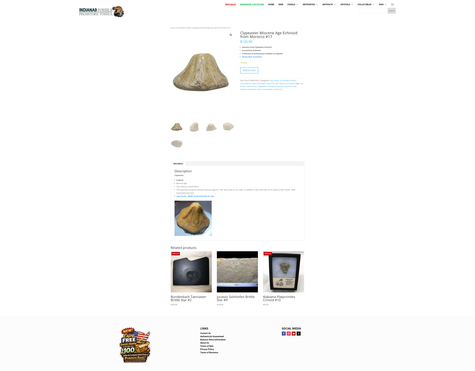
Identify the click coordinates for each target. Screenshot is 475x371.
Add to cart (249, 70)
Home (173, 28)
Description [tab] (178, 163)
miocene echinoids (248, 89)
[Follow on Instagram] (289, 334)
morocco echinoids (264, 89)
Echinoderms (245, 83)
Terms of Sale (206, 346)
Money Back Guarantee (252, 57)
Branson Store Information (213, 339)
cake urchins (251, 86)
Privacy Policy (207, 349)
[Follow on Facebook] (284, 334)
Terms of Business (209, 352)
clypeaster (262, 86)
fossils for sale (291, 86)
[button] (231, 35)
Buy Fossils (274, 80)
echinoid (271, 86)
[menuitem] (230, 4)
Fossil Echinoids (258, 83)
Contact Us (205, 333)
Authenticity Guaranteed (212, 336)
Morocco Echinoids (287, 83)
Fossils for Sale (272, 83)
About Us (204, 343)
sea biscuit (277, 89)
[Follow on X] (299, 334)
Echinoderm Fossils (184, 28)
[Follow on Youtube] (294, 334)
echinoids (280, 86)
